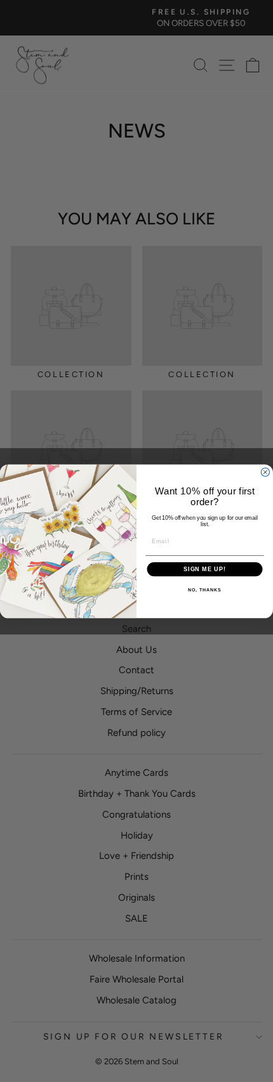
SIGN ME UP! (204, 569)
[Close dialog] (265, 472)
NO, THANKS (204, 590)
